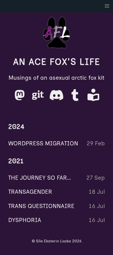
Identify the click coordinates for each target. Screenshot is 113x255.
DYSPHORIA (24, 220)
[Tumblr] (76, 97)
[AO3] (93, 97)
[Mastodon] (20, 97)
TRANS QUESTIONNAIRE (41, 206)
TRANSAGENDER (30, 191)
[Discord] (57, 97)
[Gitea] (39, 97)
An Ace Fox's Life (56, 62)
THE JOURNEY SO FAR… (39, 177)
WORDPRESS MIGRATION (43, 143)
